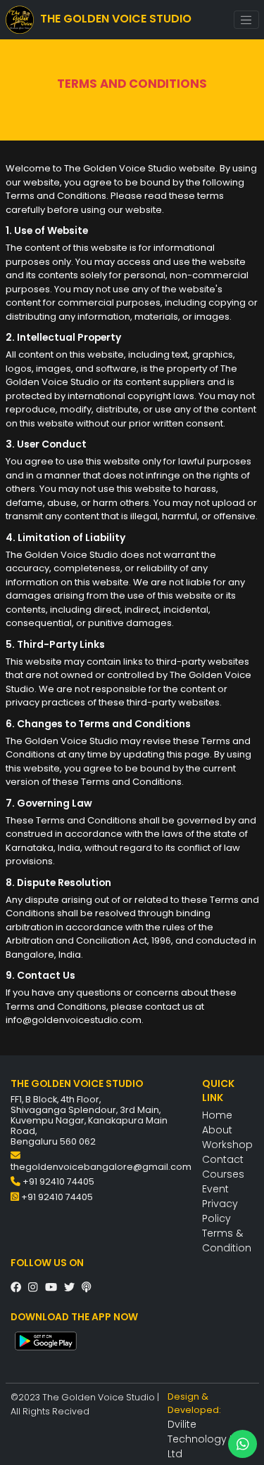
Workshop (227, 1145)
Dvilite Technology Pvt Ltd (206, 1439)
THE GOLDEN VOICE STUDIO (114, 19)
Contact (223, 1159)
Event (215, 1189)
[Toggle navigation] (246, 20)
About (217, 1130)
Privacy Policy (220, 1211)
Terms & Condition (226, 1240)
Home (217, 1115)
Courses (223, 1174)
